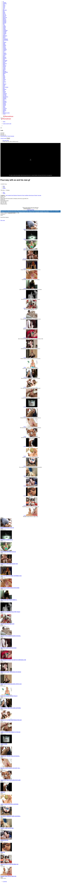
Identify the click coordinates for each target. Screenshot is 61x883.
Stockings (5, 102)
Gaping (4, 50)
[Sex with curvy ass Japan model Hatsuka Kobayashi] (6, 718)
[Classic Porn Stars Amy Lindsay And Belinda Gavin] (6, 574)
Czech (4, 34)
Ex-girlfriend (5, 38)
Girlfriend (5, 53)
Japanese (4, 65)
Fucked (4, 47)
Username (2, 132)
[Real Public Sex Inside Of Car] (6, 538)
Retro (4, 90)
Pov (3, 82)
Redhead (4, 89)
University (5, 108)
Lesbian (4, 68)
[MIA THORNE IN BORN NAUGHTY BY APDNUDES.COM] (6, 658)
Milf (3, 74)
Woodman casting (6, 112)
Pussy (4, 86)
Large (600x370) (25, 198)
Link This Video (3, 201)
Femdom (4, 42)
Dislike (4, 188)
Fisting (4, 44)
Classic (4, 28)
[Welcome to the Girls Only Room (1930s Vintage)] (6, 610)
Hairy (4, 56)
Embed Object (6, 200)
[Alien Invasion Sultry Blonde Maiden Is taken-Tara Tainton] (6, 598)
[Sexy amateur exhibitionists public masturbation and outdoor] (6, 814)
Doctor (4, 36)
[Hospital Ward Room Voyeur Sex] (6, 526)
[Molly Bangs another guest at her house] (6, 646)
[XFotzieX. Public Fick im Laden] (6, 827)
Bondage (4, 20)
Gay (3, 51)
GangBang (26, 195)
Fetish (4, 43)
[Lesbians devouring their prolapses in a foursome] (6, 730)
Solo (4, 99)
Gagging (4, 48)
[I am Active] (6, 790)
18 (3, 1)
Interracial (5, 63)
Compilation (5, 30)
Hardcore (4, 58)
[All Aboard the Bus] (6, 839)
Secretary (4, 94)
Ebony (4, 37)
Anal (4, 4)
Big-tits (4, 16)
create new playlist (30, 209)
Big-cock (4, 15)
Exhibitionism (5, 40)
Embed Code (2, 196)
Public (4, 84)
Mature (4, 73)
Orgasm (4, 79)
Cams (4, 25)
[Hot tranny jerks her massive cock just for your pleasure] (6, 766)
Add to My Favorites (4, 205)
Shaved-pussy (5, 96)
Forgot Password (3, 136)
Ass (3, 8)
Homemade (5, 60)
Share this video (3, 202)
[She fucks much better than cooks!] (6, 622)
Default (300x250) (3, 198)
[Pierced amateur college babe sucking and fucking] (6, 706)
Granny (4, 54)
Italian (4, 64)
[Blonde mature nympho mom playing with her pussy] (6, 682)
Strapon (4, 103)
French (4, 46)
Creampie (4, 31)
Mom (4, 75)
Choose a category (3, 212)
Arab (4, 6)
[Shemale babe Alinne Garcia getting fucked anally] (6, 778)
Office (4, 77)
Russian (4, 91)
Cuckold (4, 32)
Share (4, 193)
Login (10, 123)
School (4, 92)
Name (1, 215)
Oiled (4, 78)
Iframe (1, 200)
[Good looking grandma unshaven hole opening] (6, 586)
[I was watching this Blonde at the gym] (6, 550)
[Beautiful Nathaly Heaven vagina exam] (6, 875)
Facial (12, 195)
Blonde (4, 18)
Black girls (5, 17)
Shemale (4, 97)
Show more (2, 220)
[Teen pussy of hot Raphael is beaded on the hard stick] (6, 634)
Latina (4, 67)
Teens (4, 106)
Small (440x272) (11, 198)
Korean (4, 66)
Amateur (4, 2)
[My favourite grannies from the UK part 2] (6, 694)
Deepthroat (5, 35)
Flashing (4, 45)
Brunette (4, 22)
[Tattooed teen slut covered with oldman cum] (6, 863)
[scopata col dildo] (6, 742)
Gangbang (5, 49)
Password (2, 133)
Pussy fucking (5, 87)
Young (4, 113)
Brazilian (4, 21)
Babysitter (5, 10)
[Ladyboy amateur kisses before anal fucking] (6, 802)
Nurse (4, 76)
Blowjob (4, 19)
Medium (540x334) (18, 198)
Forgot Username (11, 136)
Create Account (6, 123)
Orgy (4, 80)
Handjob (4, 57)
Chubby (4, 27)
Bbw (4, 11)
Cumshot (4, 33)
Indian (4, 62)
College (4, 29)
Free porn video (6, 140)
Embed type (2, 199)
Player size (2, 197)
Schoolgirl (5, 93)
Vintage (4, 109)
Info (4, 192)
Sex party (4, 95)
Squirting (4, 101)
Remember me (3, 134)
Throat (4, 107)
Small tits (4, 98)
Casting (4, 26)
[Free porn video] (8, 117)
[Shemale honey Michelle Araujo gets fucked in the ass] (6, 754)
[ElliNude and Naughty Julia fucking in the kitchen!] (6, 670)
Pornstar (4, 81)
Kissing (35, 195)
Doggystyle (19, 195)
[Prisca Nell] (6, 851)
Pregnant (4, 83)
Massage (4, 71)
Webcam (4, 110)
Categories (5, 881)
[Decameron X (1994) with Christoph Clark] (6, 562)
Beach (4, 13)
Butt (3, 23)
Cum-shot (39, 195)
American (5, 3)
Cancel (8, 138)
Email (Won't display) (4, 217)
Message (3, 203)
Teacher (4, 105)
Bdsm (4, 12)
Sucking (4, 104)
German (4, 52)
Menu (4, 121)
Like (4, 186)
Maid (4, 69)
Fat (3, 41)
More (2, 517)
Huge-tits (4, 61)
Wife (4, 111)
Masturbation (5, 72)
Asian (4, 7)
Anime (4, 5)
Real (4, 88)
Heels (4, 59)
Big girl (4, 14)
